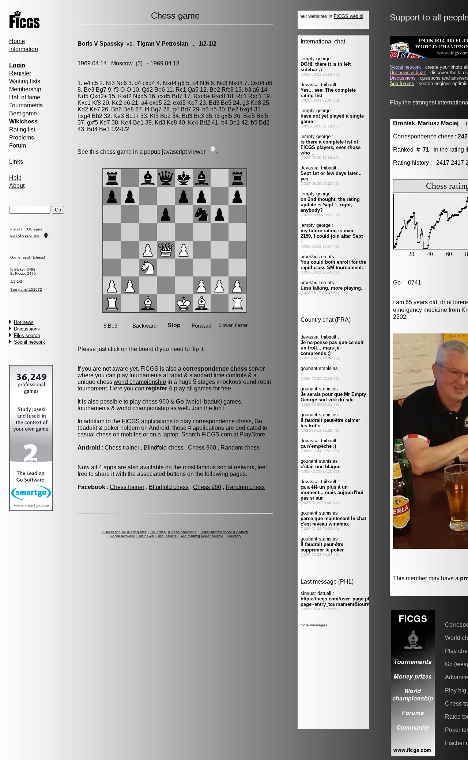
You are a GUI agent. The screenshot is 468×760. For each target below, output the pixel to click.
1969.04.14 (92, 63)
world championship (140, 382)
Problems (21, 137)
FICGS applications (147, 421)
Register (20, 73)
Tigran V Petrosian (162, 44)
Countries (158, 532)
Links (16, 162)
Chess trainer (122, 447)
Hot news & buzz (408, 72)
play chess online (24, 235)
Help (15, 178)
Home (17, 41)
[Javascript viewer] (214, 152)
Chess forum (114, 532)
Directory (234, 536)
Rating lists (137, 532)
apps (38, 229)
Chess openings (182, 532)
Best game (23, 113)
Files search (27, 335)
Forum (17, 145)
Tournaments (26, 105)
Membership (25, 89)
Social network (29, 342)
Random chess (240, 447)
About (16, 186)
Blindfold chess (164, 447)
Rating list (22, 129)
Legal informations (215, 532)
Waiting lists (24, 81)
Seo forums (189, 536)
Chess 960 (202, 447)
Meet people (212, 536)
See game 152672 (26, 289)
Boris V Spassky (101, 44)
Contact (240, 532)
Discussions (27, 329)
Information (23, 49)
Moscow (122, 63)
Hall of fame (24, 97)
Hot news (24, 322)
